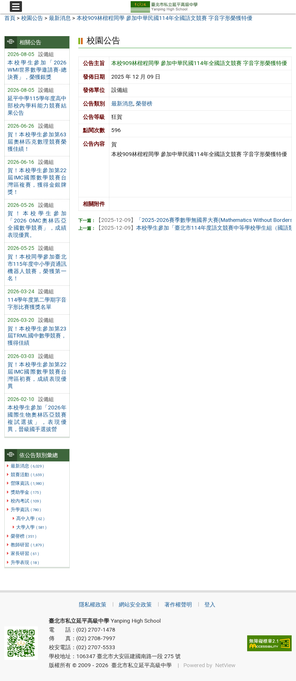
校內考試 (26, 501)
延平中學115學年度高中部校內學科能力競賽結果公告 (37, 105)
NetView (225, 665)
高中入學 (30, 518)
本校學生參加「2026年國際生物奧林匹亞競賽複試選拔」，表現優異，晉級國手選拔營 (37, 418)
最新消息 (27, 466)
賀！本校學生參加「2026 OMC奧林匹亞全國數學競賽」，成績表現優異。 (37, 224)
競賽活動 (27, 474)
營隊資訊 (27, 483)
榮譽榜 (23, 536)
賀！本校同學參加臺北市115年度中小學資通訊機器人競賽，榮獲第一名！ (37, 267)
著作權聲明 (178, 604)
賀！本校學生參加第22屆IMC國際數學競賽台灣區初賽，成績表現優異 (37, 375)
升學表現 (25, 562)
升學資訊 (26, 509)
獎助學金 (26, 492)
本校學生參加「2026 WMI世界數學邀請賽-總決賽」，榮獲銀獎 (37, 69)
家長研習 (25, 553)
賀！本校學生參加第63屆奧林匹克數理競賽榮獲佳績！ (37, 141)
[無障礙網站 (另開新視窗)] (269, 643)
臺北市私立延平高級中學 (140, 665)
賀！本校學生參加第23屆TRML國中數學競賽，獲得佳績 (37, 335)
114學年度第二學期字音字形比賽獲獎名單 (37, 303)
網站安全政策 (135, 604)
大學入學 (31, 527)
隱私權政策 (92, 604)
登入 (209, 604)
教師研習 (27, 545)
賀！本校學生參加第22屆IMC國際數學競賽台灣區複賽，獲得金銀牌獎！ (37, 181)
